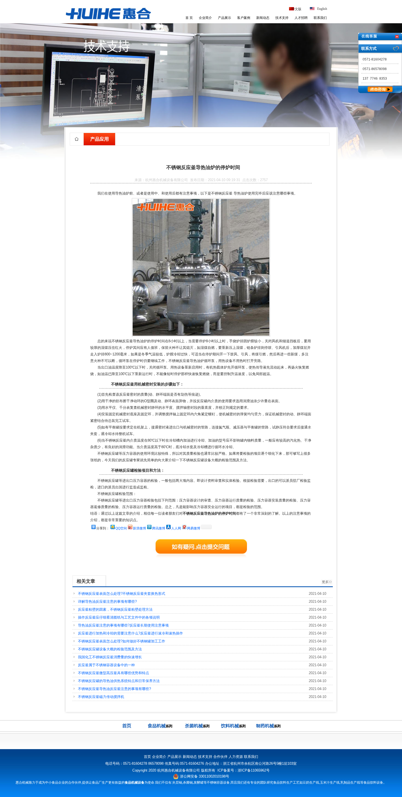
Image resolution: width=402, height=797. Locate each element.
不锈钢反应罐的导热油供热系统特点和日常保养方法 (119, 681)
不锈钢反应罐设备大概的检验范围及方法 (110, 649)
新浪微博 (139, 528)
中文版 (296, 9)
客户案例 (243, 18)
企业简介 (205, 18)
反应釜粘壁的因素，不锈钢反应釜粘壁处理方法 (115, 609)
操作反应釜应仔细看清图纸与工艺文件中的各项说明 (119, 617)
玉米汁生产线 (330, 782)
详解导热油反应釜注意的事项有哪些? (107, 601)
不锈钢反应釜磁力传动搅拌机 (101, 697)
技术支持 (282, 18)
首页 (147, 757)
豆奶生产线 (311, 782)
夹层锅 (177, 782)
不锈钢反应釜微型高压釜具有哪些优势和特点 (113, 673)
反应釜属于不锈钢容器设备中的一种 (106, 665)
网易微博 (193, 528)
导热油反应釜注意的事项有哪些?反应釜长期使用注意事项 (123, 625)
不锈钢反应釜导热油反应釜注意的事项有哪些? (114, 689)
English (322, 9)
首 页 (189, 18)
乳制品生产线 (350, 782)
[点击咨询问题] (380, 92)
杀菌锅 (188, 782)
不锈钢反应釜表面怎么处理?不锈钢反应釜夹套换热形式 (121, 594)
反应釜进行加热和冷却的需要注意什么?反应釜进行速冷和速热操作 (130, 633)
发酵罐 (198, 782)
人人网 (176, 528)
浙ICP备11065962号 (254, 770)
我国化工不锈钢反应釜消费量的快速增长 (110, 657)
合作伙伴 (220, 757)
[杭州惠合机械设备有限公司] (108, 20)
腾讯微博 (158, 528)
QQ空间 (121, 528)
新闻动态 (262, 18)
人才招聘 (301, 18)
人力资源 (236, 757)
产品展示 (224, 18)
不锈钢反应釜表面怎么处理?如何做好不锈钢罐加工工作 (121, 641)
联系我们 (320, 18)
